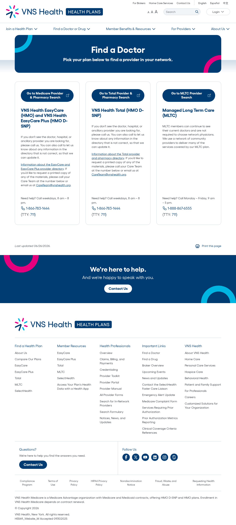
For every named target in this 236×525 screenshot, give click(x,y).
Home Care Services (161, 3)
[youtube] (145, 457)
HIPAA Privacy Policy (99, 483)
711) (33, 215)
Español (214, 3)
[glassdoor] (174, 457)
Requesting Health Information (203, 483)
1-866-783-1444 (37, 208)
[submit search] (197, 12)
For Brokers (139, 3)
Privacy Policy (74, 483)
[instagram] (164, 457)
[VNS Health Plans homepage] (54, 11)
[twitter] (135, 457)
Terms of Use (53, 483)
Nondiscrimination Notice (131, 483)
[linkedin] (155, 457)
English (202, 3)
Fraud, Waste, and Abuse (165, 483)
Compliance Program (27, 483)
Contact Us (183, 3)
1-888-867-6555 (180, 208)
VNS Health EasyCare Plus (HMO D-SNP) (44, 121)
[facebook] (126, 457)
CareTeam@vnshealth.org (53, 185)
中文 (225, 3)
